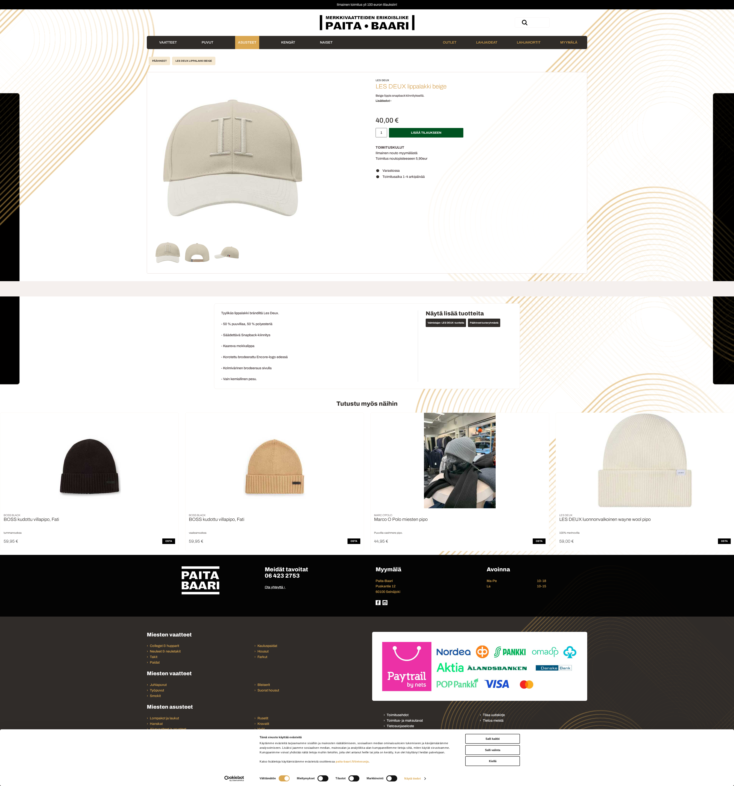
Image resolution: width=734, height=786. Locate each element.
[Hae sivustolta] (524, 22)
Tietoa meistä (493, 720)
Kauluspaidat (267, 646)
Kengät (288, 42)
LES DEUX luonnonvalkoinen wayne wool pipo (605, 519)
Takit (153, 657)
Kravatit (263, 724)
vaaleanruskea (197, 532)
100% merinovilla (569, 532)
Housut (263, 651)
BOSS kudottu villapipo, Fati (31, 519)
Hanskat (156, 724)
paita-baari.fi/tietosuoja (352, 761)
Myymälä (568, 42)
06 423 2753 (282, 576)
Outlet (449, 42)
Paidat (155, 662)
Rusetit (262, 718)
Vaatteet (168, 42)
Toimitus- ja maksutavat (405, 720)
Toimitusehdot (397, 715)
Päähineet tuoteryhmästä (484, 322)
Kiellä (492, 761)
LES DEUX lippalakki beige (193, 61)
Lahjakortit (529, 42)
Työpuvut (157, 690)
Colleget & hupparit (164, 646)
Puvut (207, 42)
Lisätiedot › (383, 100)
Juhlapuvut (158, 685)
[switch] (322, 778)
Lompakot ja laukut (164, 718)
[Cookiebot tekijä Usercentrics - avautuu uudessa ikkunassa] (234, 778)
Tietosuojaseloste (400, 726)
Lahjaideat (486, 42)
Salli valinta (492, 750)
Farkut (262, 657)
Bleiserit (263, 685)
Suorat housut (268, 690)
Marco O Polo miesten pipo (401, 519)
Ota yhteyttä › (275, 587)
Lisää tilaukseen (426, 132)
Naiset (326, 42)
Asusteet (247, 42)
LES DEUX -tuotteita (453, 322)
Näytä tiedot (412, 778)
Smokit (155, 696)
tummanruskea (13, 532)
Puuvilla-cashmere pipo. (388, 532)
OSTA (168, 541)
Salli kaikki (493, 738)
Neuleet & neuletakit (165, 651)
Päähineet (159, 61)
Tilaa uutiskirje (494, 715)
